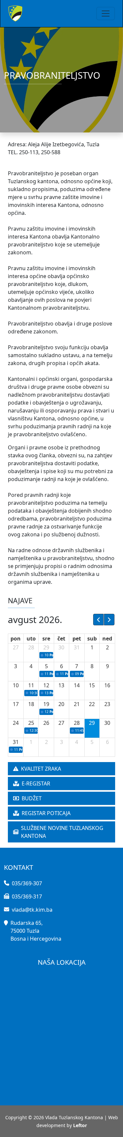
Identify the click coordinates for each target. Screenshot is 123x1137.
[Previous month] (98, 619)
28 (31, 647)
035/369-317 (27, 896)
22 (92, 704)
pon (15, 638)
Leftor (80, 1125)
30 (61, 647)
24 (16, 722)
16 (107, 685)
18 (31, 704)
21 (77, 704)
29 (46, 647)
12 (46, 685)
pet (76, 638)
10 (16, 685)
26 (46, 722)
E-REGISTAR (36, 783)
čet (61, 638)
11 (31, 685)
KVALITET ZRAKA (41, 768)
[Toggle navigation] (105, 13)
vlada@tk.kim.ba (32, 909)
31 (77, 647)
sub (92, 638)
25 (31, 722)
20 (61, 704)
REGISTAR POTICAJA (46, 813)
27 (16, 647)
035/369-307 (27, 883)
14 (77, 685)
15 (92, 685)
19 (46, 704)
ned (107, 638)
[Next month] (109, 619)
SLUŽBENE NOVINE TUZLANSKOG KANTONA (62, 831)
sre (46, 638)
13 (61, 685)
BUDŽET (32, 798)
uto (31, 638)
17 (16, 704)
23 (107, 704)
